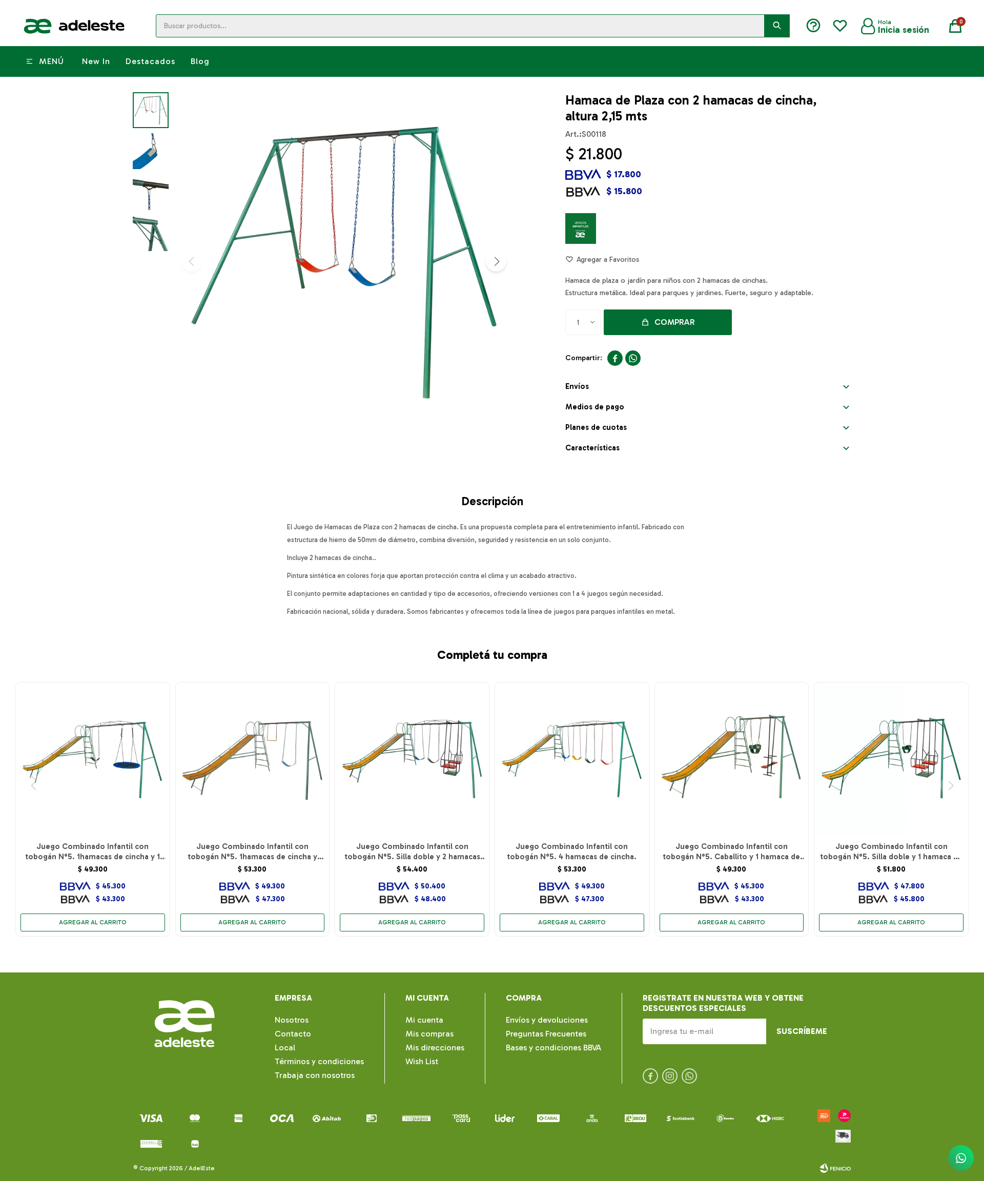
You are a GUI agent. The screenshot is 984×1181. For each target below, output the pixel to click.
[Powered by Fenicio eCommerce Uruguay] (835, 1168)
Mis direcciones (434, 1047)
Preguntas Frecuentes (546, 1034)
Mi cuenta (424, 1020)
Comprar (674, 322)
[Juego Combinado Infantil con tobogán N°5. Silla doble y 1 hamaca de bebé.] (891, 759)
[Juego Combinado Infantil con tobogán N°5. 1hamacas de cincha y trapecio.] (252, 759)
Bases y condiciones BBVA (553, 1047)
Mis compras (429, 1034)
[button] (777, 25)
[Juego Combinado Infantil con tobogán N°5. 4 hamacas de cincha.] (572, 759)
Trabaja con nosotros (315, 1075)
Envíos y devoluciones (547, 1020)
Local (285, 1047)
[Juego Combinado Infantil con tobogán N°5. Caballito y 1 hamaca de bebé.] (731, 759)
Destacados (150, 61)
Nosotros (292, 1020)
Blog (200, 61)
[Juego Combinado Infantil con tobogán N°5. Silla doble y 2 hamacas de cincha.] (412, 759)
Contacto (293, 1034)
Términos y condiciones (319, 1061)
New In (96, 61)
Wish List (421, 1061)
